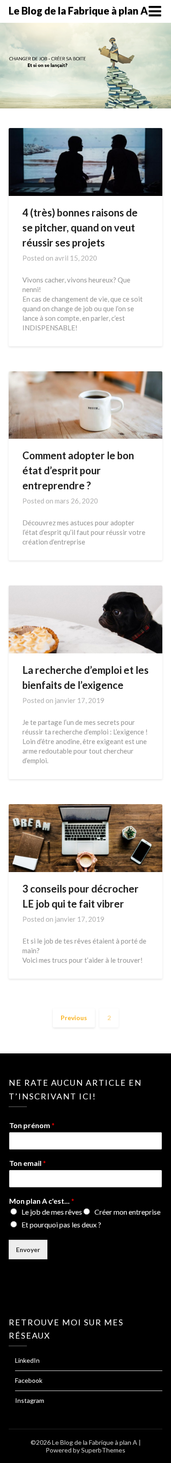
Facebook (28, 1380)
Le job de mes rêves (51, 1211)
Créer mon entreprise (127, 1211)
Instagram (29, 1400)
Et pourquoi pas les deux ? (61, 1224)
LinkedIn (27, 1360)
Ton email (27, 1163)
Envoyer (28, 1249)
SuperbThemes (103, 1450)
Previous (74, 1018)
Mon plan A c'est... (41, 1200)
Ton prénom (32, 1125)
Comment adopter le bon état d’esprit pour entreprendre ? (78, 470)
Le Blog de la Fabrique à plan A (78, 11)
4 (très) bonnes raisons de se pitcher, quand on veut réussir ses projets (80, 227)
